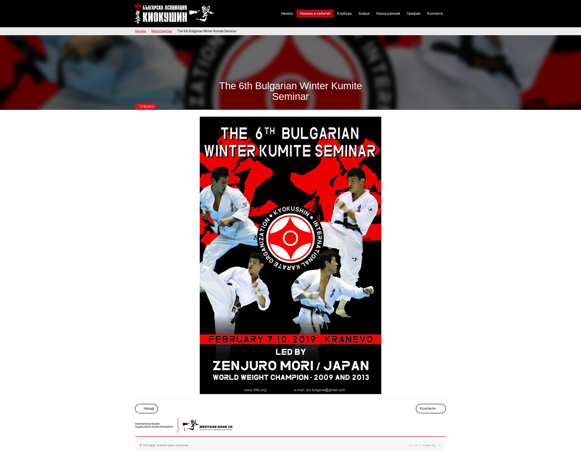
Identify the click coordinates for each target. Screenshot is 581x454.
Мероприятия (161, 31)
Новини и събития (315, 13)
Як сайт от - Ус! (425, 445)
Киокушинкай (388, 13)
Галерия (413, 13)
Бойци (364, 13)
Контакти (435, 13)
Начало (287, 13)
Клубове (344, 13)
